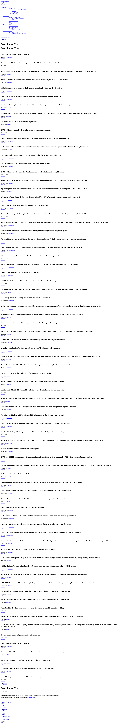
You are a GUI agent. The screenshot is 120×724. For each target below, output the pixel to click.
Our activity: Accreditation (14, 17)
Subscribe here (32, 697)
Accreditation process (13, 26)
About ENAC (12, 8)
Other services (12, 22)
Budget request (12, 28)
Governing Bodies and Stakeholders (20, 9)
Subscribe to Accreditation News (19, 33)
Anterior (5, 683)
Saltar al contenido (5, 1)
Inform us (5, 710)
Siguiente (5, 684)
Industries (9, 65)
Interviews (9, 443)
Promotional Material (13, 34)
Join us (10, 14)
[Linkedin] (3, 722)
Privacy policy (6, 716)
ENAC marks (15, 19)
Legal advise (6, 718)
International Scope (13, 13)
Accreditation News (13, 32)
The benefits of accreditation (18, 18)
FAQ (4, 705)
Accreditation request (13, 27)
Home (4, 39)
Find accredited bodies (5, 37)
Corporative (9, 57)
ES (1, 2)
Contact (5, 707)
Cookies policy (6, 719)
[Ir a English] (3, 4)
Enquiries (5, 709)
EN (3, 2)
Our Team (14, 11)
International (9, 82)
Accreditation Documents (14, 29)
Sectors (10, 23)
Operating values (15, 12)
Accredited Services (13, 21)
